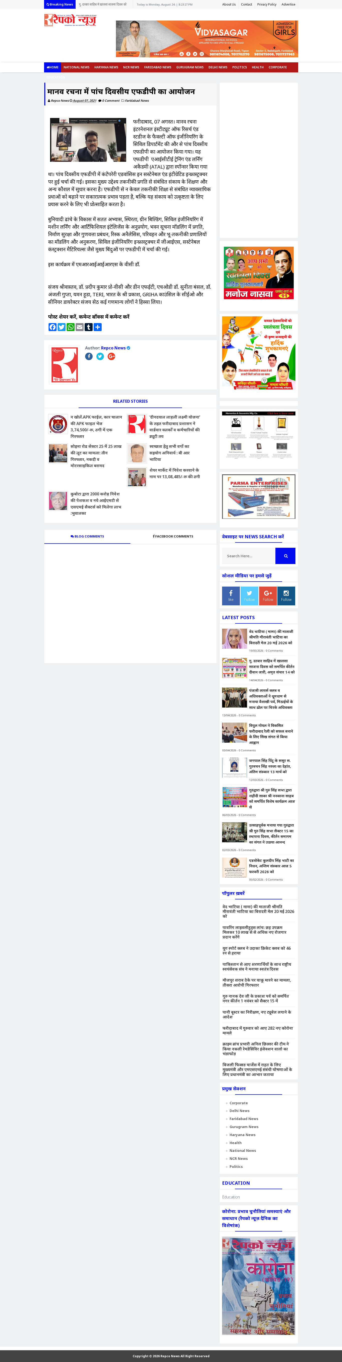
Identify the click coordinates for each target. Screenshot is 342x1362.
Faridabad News (157, 67)
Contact (246, 4)
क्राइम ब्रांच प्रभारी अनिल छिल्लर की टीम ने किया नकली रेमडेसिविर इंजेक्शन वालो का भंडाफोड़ (256, 1048)
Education (56, 77)
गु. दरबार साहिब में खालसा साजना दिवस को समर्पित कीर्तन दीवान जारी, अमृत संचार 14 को (104, 5)
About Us (229, 4)
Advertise (288, 4)
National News (76, 67)
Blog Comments (89, 536)
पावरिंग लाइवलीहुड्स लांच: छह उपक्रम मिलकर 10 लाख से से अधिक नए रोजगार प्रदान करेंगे (254, 932)
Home (54, 67)
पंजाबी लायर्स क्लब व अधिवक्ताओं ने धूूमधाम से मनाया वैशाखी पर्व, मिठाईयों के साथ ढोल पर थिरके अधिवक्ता (271, 699)
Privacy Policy (266, 4)
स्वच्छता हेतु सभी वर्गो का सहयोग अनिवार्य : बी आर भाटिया (169, 453)
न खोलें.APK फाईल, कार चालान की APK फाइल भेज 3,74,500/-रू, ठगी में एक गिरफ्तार (96, 426)
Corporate (278, 67)
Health (258, 67)
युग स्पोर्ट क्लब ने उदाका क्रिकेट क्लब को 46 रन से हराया (257, 950)
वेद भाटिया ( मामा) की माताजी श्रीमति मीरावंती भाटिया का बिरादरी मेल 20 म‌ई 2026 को (271, 637)
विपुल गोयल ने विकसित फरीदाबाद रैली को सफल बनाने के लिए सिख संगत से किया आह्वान (271, 734)
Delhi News (218, 67)
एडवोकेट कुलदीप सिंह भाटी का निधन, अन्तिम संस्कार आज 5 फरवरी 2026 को (271, 866)
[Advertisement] (258, 160)
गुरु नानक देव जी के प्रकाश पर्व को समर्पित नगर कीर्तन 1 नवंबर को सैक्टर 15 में (256, 998)
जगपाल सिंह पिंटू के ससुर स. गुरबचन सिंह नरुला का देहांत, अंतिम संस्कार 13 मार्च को (270, 766)
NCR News (131, 67)
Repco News (113, 348)
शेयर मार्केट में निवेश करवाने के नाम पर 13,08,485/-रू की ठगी (174, 473)
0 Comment (111, 100)
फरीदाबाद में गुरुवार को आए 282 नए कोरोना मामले (258, 1030)
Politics (239, 67)
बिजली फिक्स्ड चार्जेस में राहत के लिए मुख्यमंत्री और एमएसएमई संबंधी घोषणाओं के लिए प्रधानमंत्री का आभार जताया (257, 1069)
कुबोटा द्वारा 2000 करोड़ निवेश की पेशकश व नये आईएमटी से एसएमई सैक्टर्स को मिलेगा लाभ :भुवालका (96, 503)
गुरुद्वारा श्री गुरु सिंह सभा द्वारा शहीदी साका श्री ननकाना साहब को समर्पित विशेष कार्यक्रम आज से (272, 798)
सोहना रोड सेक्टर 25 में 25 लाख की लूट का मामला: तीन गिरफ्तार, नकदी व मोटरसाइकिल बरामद (96, 456)
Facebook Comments (174, 536)
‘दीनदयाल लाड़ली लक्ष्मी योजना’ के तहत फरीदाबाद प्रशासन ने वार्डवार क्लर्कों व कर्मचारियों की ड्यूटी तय (174, 426)
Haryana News (106, 67)
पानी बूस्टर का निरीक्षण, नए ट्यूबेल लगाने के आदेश (257, 1014)
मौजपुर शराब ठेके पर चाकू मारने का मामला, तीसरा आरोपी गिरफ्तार (257, 982)
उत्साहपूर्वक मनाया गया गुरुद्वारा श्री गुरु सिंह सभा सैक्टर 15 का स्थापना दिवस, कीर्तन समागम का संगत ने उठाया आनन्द (271, 834)
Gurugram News (190, 67)
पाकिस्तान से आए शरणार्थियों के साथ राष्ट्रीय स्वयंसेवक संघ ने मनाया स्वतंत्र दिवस (257, 967)
